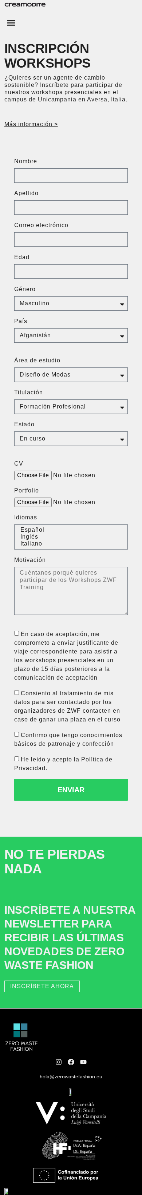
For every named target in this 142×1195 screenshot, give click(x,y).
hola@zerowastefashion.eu (71, 1076)
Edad (21, 257)
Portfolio (26, 490)
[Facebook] (71, 1062)
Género (25, 289)
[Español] (70, 530)
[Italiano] (70, 543)
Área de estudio (37, 360)
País (20, 321)
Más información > (31, 124)
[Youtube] (83, 1062)
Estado (24, 424)
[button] (11, 23)
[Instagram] (58, 1062)
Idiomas (25, 517)
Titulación (28, 392)
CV (18, 463)
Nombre (25, 161)
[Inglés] (70, 537)
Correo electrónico (41, 225)
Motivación (30, 560)
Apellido (26, 193)
